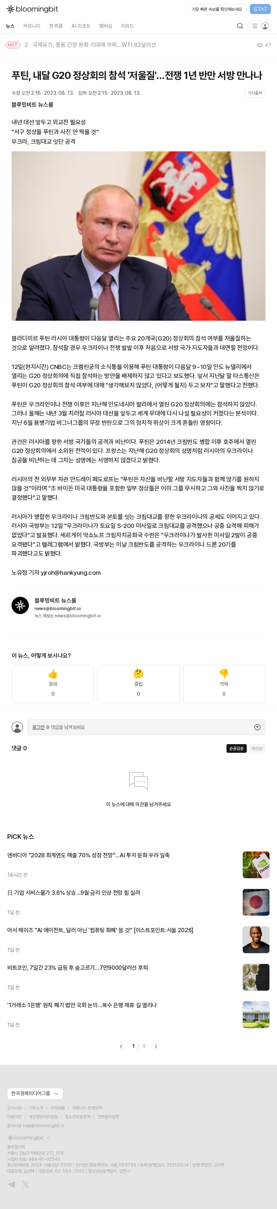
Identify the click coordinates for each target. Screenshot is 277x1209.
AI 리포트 (81, 26)
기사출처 (255, 92)
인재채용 (57, 1108)
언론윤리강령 (108, 1116)
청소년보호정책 (77, 1116)
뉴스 (10, 26)
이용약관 (14, 1116)
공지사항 (14, 1108)
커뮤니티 (31, 26)
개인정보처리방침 (43, 1116)
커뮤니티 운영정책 (87, 1108)
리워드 (127, 26)
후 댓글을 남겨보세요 (58, 727)
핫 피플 (56, 26)
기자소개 (36, 1108)
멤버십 (105, 26)
